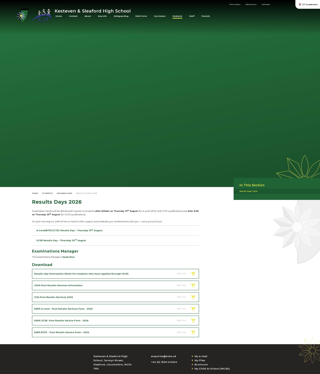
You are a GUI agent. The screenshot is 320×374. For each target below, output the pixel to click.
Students (47, 193)
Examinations (64, 193)
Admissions (250, 4)
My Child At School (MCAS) (212, 368)
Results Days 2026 (86, 193)
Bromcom (201, 364)
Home (35, 193)
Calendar (266, 4)
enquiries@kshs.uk (163, 356)
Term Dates (234, 4)
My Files (199, 360)
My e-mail (200, 356)
